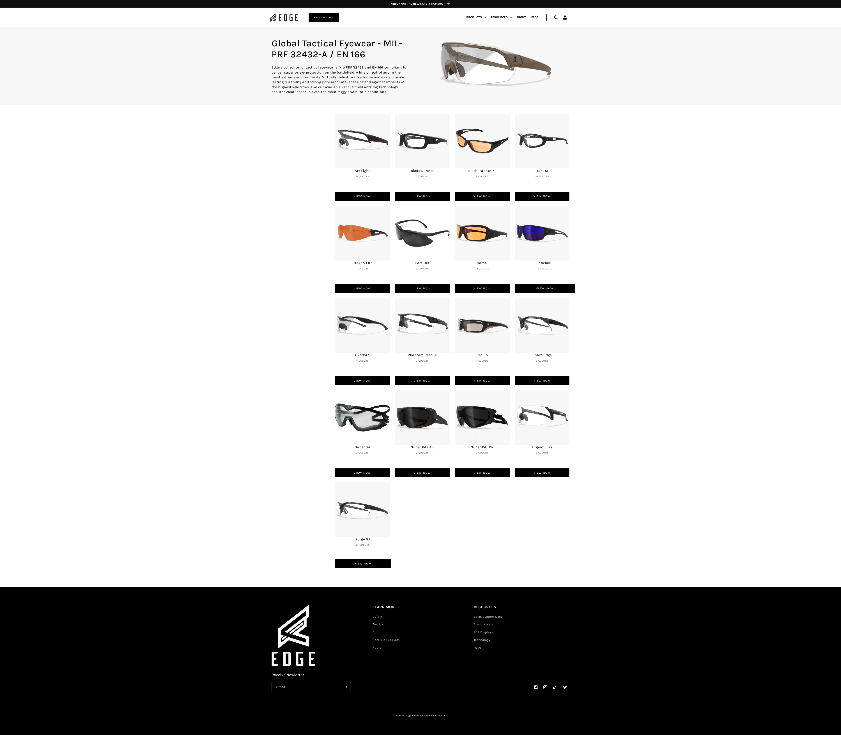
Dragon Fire (362, 263)
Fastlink (422, 263)
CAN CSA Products (386, 640)
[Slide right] (570, 278)
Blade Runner (422, 171)
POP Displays (483, 632)
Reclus (482, 355)
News (478, 647)
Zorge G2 (363, 539)
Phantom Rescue (422, 355)
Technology (482, 640)
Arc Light (362, 171)
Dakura (542, 171)
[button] (476, 17)
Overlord (362, 355)
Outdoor (379, 632)
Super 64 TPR (482, 447)
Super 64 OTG (422, 447)
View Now (362, 196)
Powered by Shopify (434, 715)
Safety (377, 617)
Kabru (377, 647)
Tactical (378, 624)
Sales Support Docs (488, 617)
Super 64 (362, 447)
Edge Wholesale (414, 715)
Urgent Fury (542, 447)
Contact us (323, 17)
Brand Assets (483, 624)
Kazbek (545, 263)
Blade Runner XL (482, 171)
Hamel (482, 263)
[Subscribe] (345, 687)
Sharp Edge (542, 355)
